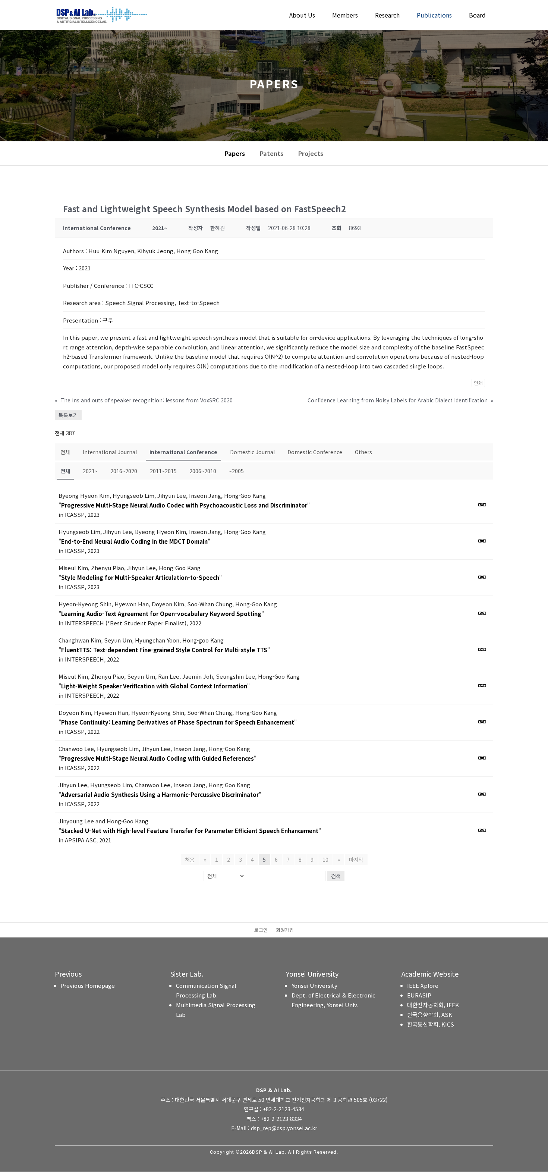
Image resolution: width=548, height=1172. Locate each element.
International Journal (110, 452)
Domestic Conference (314, 452)
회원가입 (285, 930)
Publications (434, 15)
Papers (235, 153)
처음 (190, 859)
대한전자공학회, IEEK (433, 1005)
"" (184, 505)
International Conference (183, 452)
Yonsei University (314, 985)
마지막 (356, 859)
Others (363, 452)
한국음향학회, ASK (429, 1014)
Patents (271, 153)
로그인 (261, 930)
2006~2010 (202, 471)
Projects (310, 153)
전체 (65, 452)
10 (325, 859)
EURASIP (419, 995)
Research (387, 15)
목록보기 (68, 415)
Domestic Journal (252, 452)
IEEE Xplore (422, 985)
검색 (336, 876)
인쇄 (478, 382)
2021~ (90, 471)
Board (477, 15)
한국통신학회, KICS (430, 1024)
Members (345, 15)
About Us (302, 15)
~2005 (236, 471)
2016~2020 (123, 471)
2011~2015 (163, 471)
